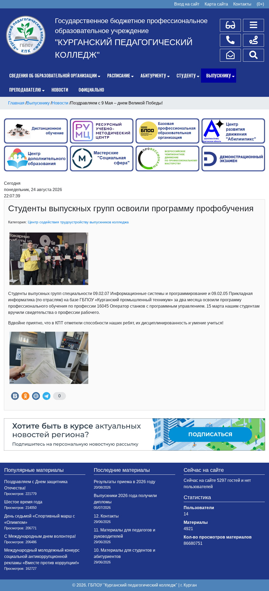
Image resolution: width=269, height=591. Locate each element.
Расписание (118, 75)
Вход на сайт (186, 4)
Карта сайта (216, 4)
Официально (91, 90)
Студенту (186, 75)
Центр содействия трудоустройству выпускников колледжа (78, 222)
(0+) (260, 4)
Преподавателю (25, 90)
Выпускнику (218, 75)
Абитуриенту (153, 75)
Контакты (242, 4)
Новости (59, 90)
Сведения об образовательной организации (53, 75)
